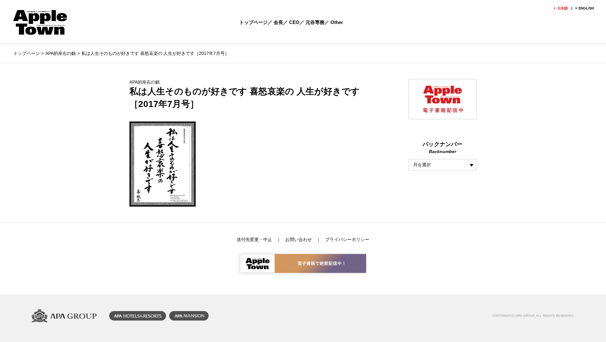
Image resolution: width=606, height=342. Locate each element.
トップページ (253, 22)
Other (336, 22)
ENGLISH (586, 8)
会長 (278, 22)
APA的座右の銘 (60, 53)
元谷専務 (315, 22)
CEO (294, 22)
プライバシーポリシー (347, 239)
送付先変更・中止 (254, 239)
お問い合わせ (298, 239)
